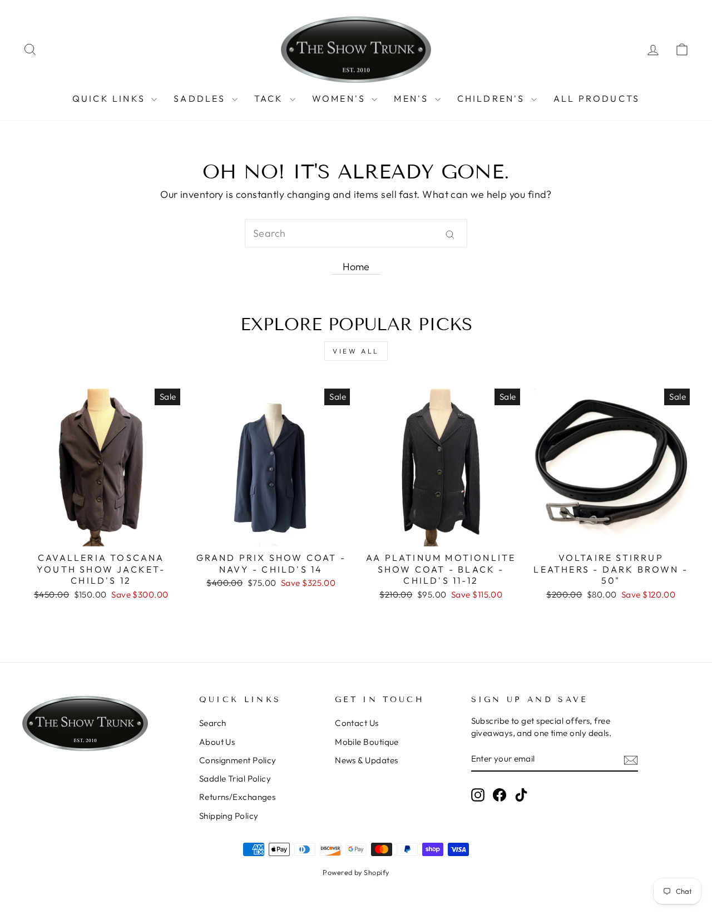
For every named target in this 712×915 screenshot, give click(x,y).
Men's (413, 98)
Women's (340, 98)
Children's (492, 98)
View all (356, 351)
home (356, 266)
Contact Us (357, 723)
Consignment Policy (237, 760)
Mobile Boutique (367, 742)
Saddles (201, 98)
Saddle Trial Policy (235, 778)
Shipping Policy (229, 815)
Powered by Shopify (356, 872)
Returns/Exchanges (237, 797)
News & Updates (366, 760)
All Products (596, 98)
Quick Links (110, 98)
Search (212, 723)
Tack (270, 98)
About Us (217, 742)
